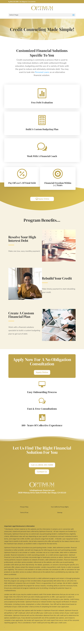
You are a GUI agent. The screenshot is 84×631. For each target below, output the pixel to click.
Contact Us (42, 471)
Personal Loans (42, 72)
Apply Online (43, 199)
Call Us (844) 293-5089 (42, 465)
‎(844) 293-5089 (14, 1)
